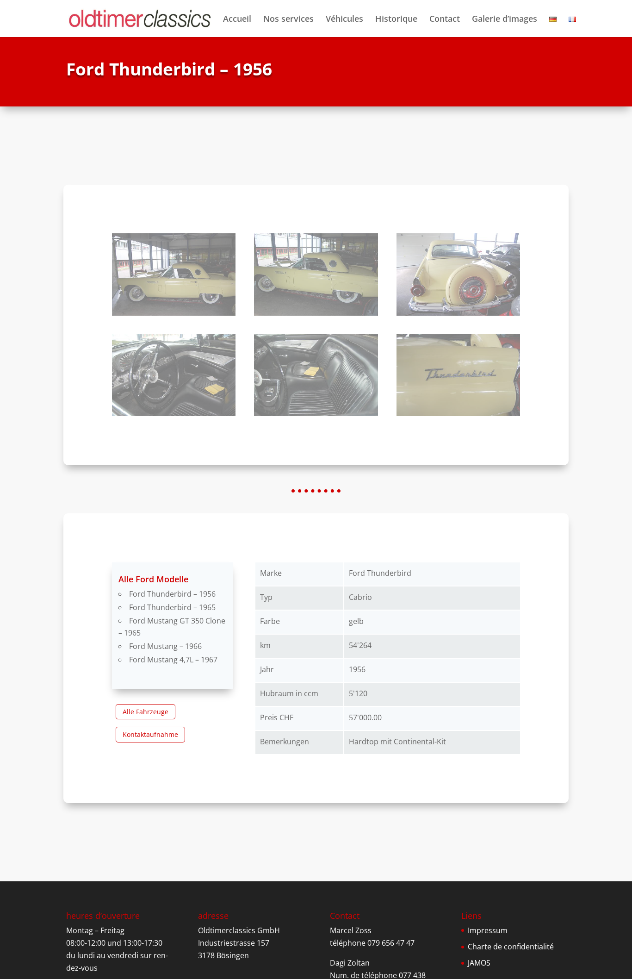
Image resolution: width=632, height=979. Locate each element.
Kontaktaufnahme (150, 734)
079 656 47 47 (391, 943)
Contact (444, 19)
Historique (396, 19)
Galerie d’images (504, 19)
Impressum (488, 930)
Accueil (237, 19)
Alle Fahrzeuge (145, 711)
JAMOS (479, 963)
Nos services (288, 19)
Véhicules (344, 19)
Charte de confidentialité (511, 947)
